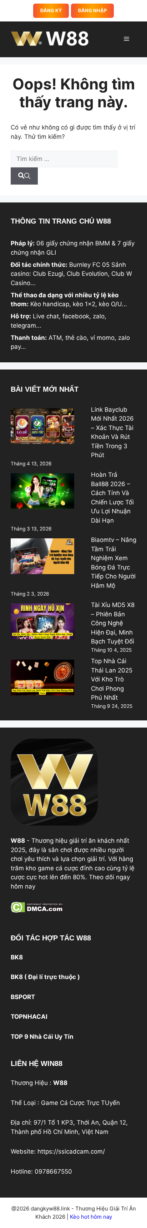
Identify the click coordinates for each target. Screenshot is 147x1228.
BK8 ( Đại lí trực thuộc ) (45, 976)
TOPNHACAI (29, 1016)
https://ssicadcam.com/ (71, 1151)
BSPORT (23, 996)
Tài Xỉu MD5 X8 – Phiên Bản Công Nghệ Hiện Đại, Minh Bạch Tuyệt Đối (113, 623)
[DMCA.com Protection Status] (37, 910)
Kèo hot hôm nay (90, 1216)
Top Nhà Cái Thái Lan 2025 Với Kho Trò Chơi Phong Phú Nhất (111, 679)
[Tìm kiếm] (24, 176)
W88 (106, 39)
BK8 (17, 957)
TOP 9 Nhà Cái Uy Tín (42, 1036)
